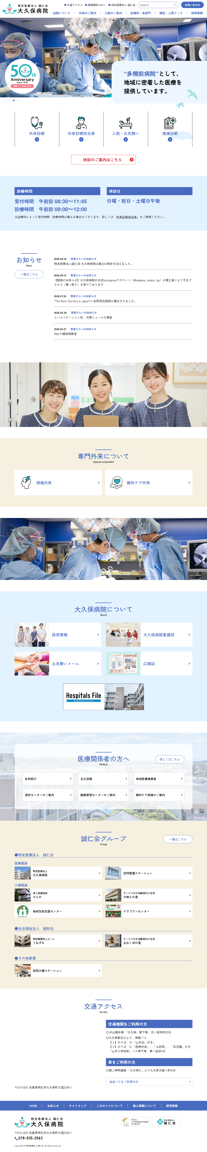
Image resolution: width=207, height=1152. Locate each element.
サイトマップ (77, 1106)
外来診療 (37, 133)
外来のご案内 (87, 13)
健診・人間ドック (171, 13)
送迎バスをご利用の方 (123, 1082)
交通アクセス (75, 5)
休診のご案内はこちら (102, 159)
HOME (33, 1106)
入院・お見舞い (125, 133)
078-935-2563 (30, 1138)
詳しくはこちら (170, 759)
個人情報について (144, 1106)
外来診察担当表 (81, 133)
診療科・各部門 (141, 13)
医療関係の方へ (97, 5)
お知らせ (53, 1106)
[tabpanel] (103, 57)
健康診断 (170, 133)
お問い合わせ (192, 5)
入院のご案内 (113, 13)
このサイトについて (110, 1106)
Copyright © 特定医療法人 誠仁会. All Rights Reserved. (38, 1145)
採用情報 (197, 13)
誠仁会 (123, 5)
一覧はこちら (29, 274)
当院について (61, 13)
